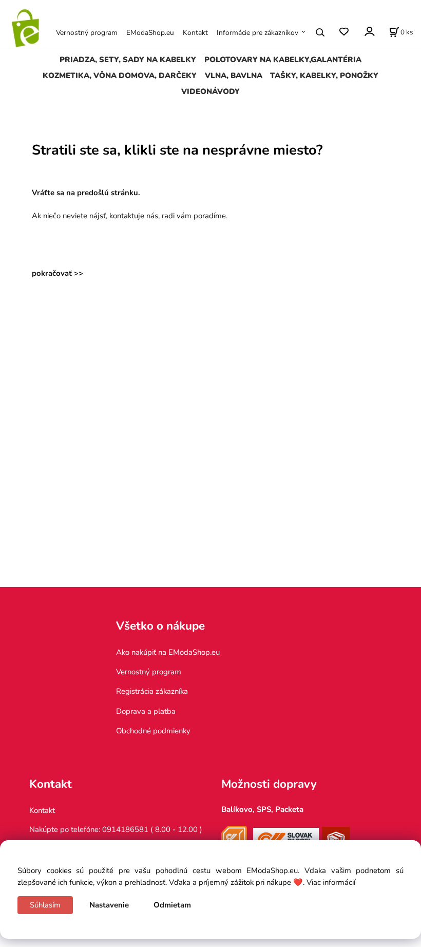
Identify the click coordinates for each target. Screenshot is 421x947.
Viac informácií (331, 882)
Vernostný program (87, 32)
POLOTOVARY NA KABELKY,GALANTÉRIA (282, 59)
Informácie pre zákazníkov (257, 32)
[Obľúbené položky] (344, 32)
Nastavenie (109, 905)
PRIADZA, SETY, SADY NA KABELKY (128, 59)
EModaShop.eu (150, 32)
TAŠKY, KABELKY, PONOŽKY (324, 75)
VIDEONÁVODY (210, 91)
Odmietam (172, 905)
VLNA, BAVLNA (233, 75)
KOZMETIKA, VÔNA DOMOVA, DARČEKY (120, 75)
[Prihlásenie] (369, 31)
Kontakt (195, 32)
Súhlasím (45, 905)
